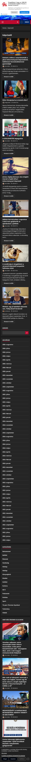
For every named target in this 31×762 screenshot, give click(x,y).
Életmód (12, 53)
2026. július (6, 348)
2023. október (6, 475)
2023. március (7, 502)
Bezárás (14, 12)
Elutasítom (13, 759)
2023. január (6, 509)
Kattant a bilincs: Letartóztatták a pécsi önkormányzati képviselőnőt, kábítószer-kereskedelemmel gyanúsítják (15, 46)
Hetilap (4, 567)
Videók (4, 613)
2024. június (6, 444)
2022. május (6, 540)
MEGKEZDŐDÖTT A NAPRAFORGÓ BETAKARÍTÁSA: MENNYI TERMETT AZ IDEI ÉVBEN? (14, 712)
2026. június (6, 352)
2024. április (6, 452)
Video (27, 22)
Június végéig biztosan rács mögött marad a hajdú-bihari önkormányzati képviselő (15, 166)
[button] (2, 22)
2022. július (6, 532)
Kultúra (5, 586)
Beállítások (22, 759)
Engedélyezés (24, 12)
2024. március (7, 456)
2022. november (7, 517)
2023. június (6, 490)
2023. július (6, 486)
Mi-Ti (6, 95)
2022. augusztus (7, 528)
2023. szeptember (8, 479)
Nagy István (7, 102)
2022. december (7, 513)
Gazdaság (5, 563)
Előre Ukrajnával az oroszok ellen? (15, 89)
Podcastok (5, 593)
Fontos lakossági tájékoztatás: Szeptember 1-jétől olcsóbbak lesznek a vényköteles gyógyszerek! (13, 742)
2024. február (6, 459)
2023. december (7, 467)
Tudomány (6, 609)
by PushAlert (4, 14)
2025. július (6, 394)
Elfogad (5, 759)
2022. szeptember (8, 525)
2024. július (6, 440)
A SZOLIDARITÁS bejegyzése (15, 127)
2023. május (6, 494)
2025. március (7, 410)
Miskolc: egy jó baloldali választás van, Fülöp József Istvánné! (15, 295)
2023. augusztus (7, 482)
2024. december (7, 421)
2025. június (6, 398)
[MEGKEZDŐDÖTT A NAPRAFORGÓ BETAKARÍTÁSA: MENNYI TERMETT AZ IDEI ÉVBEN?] (15, 699)
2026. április (6, 360)
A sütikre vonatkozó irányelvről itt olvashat (13, 755)
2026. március (7, 364)
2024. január (6, 463)
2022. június (6, 536)
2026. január (6, 371)
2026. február (6, 367)
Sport (4, 601)
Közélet (18, 53)
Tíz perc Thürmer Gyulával (11, 605)
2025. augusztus (7, 390)
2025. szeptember (8, 387)
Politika (24, 53)
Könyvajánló (6, 574)
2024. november (7, 425)
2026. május (6, 356)
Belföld (6, 53)
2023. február (6, 505)
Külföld (4, 582)
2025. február (6, 413)
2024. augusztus (7, 436)
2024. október (6, 429)
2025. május (6, 402)
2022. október (6, 521)
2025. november (7, 379)
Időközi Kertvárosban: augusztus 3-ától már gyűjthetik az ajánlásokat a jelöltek (15, 208)
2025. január (6, 417)
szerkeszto (7, 311)
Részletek (4, 753)
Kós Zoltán (7, 66)
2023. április (6, 498)
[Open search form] (17, 22)
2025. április (6, 406)
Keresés (5, 328)
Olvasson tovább (9, 77)
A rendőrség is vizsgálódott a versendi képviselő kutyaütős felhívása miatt (15, 253)
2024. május (6, 448)
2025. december (7, 375)
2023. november (7, 471)
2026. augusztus (7, 344)
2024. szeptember (8, 433)
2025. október (6, 383)
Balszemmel (6, 551)
